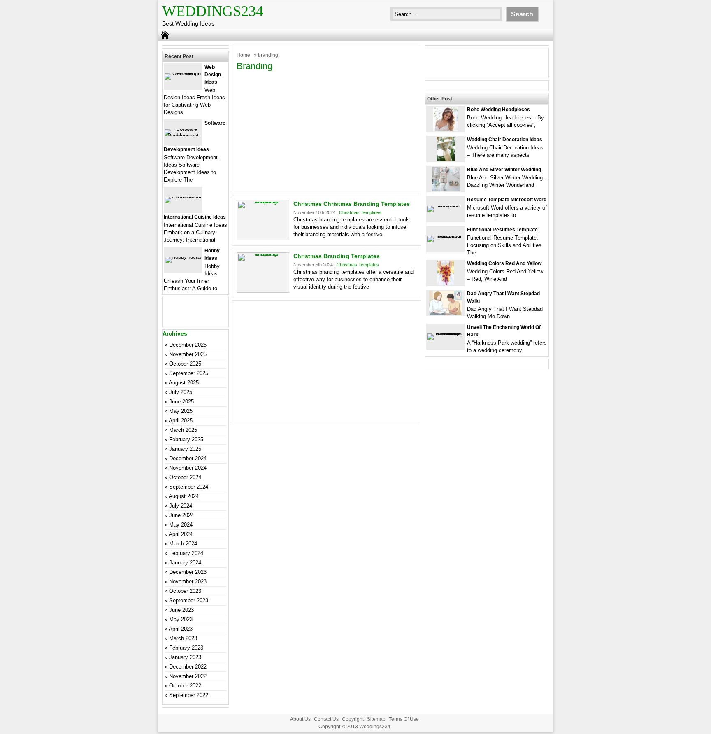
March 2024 (183, 544)
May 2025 (181, 411)
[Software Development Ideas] (183, 136)
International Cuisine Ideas (195, 217)
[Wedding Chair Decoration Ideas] (446, 159)
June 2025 (181, 401)
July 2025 (180, 392)
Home (243, 55)
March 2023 (183, 638)
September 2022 (188, 695)
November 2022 (188, 676)
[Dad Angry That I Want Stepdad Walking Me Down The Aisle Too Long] (445, 313)
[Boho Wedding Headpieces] (445, 129)
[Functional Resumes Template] (445, 236)
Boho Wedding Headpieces (498, 109)
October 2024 (185, 477)
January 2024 (185, 562)
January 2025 (185, 449)
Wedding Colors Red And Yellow (504, 263)
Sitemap (376, 719)
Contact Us (326, 719)
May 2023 (181, 619)
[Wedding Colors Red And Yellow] (445, 283)
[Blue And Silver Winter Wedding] (446, 189)
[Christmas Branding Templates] (263, 254)
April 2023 (181, 629)
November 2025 (188, 354)
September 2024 (188, 487)
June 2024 (181, 515)
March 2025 (183, 430)
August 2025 (184, 383)
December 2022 (188, 667)
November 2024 (188, 468)
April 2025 (181, 420)
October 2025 (185, 364)
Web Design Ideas (212, 74)
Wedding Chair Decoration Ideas (504, 139)
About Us (300, 719)
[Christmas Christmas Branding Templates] (263, 201)
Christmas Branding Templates (336, 256)
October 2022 (185, 686)
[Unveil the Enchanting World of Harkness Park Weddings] (445, 333)
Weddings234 (212, 11)
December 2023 (188, 572)
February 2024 (186, 553)
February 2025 (186, 439)
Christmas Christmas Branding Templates (351, 203)
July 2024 (180, 506)
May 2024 (181, 525)
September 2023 (188, 600)
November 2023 (188, 581)
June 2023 (181, 610)
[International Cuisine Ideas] (183, 196)
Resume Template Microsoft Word (506, 200)
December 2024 (188, 458)
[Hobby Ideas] (183, 257)
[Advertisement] (327, 131)
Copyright (353, 719)
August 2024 (184, 496)
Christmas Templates (360, 212)
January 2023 (185, 657)
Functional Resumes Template (502, 230)
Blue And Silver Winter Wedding (504, 169)
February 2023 (186, 648)
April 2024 (181, 534)
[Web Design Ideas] (183, 73)
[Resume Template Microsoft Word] (445, 206)
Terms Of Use (404, 719)
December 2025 (188, 345)
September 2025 (188, 373)
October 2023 (185, 591)
